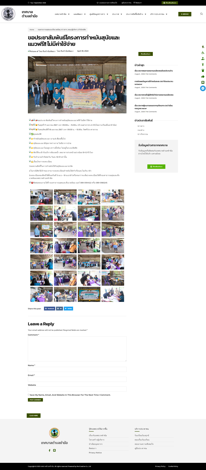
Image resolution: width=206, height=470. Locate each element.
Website (32, 385)
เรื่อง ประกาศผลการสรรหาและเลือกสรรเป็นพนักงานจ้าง (154, 70)
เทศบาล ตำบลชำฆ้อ (29, 14)
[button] (201, 14)
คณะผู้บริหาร (73, 29)
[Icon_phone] (59, 450)
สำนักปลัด (82, 29)
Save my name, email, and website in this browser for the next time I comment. (70, 395)
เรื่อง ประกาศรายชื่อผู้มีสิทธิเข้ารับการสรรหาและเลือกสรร (154, 94)
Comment (33, 335)
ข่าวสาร (64, 29)
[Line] (54, 450)
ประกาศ (115, 14)
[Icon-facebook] (49, 450)
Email (31, 375)
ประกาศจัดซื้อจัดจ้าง (134, 14)
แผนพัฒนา (78, 14)
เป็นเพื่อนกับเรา (145, 54)
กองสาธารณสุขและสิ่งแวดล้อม (49, 29)
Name (31, 365)
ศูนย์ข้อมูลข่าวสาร (97, 14)
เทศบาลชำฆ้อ (60, 14)
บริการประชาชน (157, 14)
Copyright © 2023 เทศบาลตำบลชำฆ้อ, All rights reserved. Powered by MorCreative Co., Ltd (59, 466)
